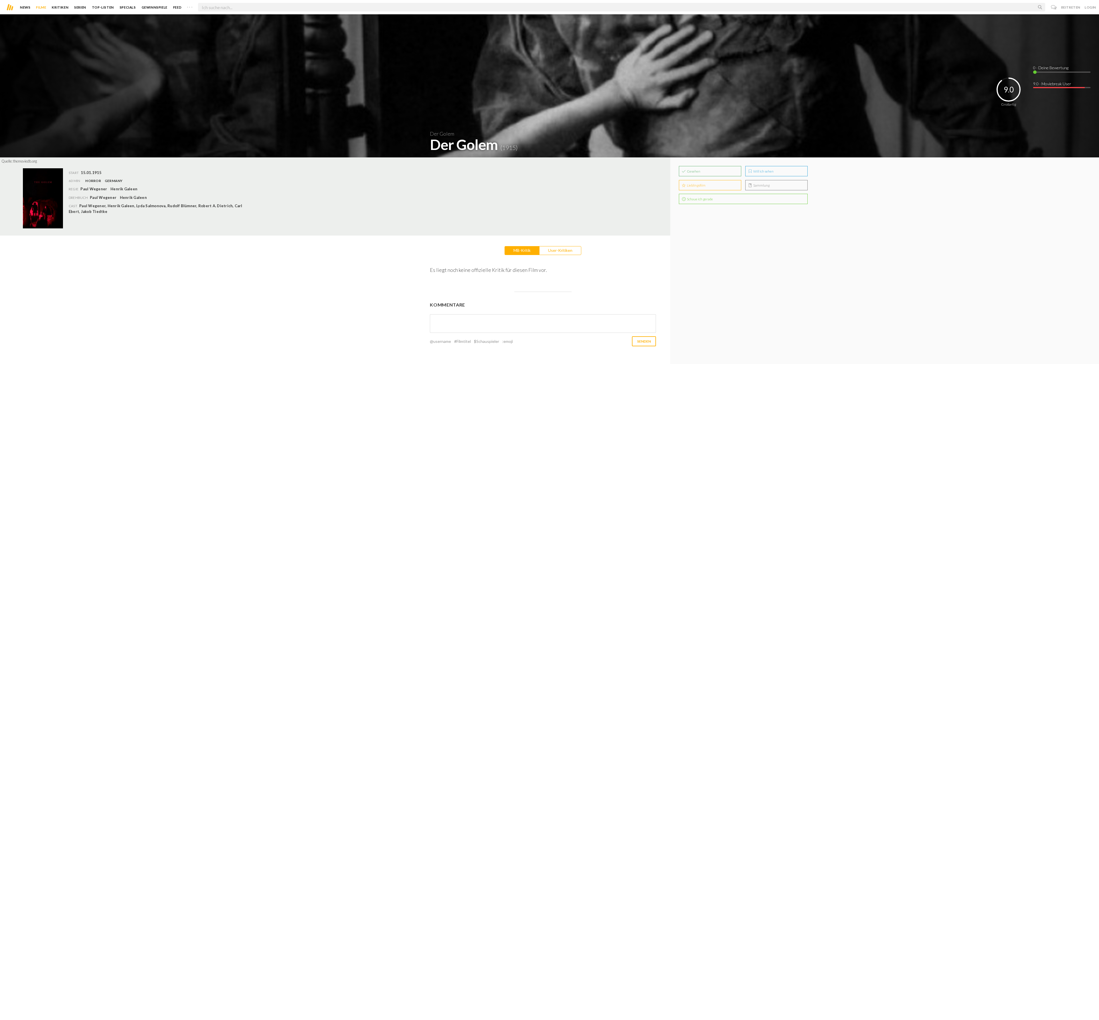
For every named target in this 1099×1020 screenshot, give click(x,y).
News (25, 7)
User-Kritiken (560, 250)
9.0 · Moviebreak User (1052, 83)
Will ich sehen (763, 171)
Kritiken (60, 7)
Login (1090, 7)
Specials (128, 7)
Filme (41, 7)
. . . (189, 6)
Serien (80, 7)
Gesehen (693, 171)
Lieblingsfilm (695, 185)
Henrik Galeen (133, 197)
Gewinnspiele (154, 7)
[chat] (1054, 7)
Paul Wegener (103, 197)
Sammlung (761, 185)
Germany (114, 181)
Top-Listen (103, 7)
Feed (177, 7)
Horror (93, 181)
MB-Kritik (522, 250)
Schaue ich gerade (699, 199)
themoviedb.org (25, 161)
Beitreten (1070, 7)
